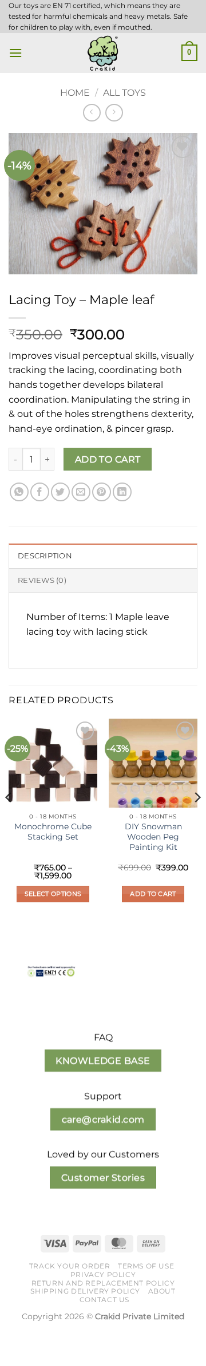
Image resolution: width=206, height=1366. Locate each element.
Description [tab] (45, 556)
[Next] (197, 820)
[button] (15, 53)
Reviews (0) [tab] (42, 580)
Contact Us (104, 1299)
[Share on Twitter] (60, 492)
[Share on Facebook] (39, 492)
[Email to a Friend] (81, 492)
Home (75, 92)
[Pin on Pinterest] (101, 492)
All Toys (124, 92)
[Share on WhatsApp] (19, 492)
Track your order (69, 1266)
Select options (53, 894)
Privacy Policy (103, 1274)
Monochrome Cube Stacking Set (53, 831)
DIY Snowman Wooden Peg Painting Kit (153, 836)
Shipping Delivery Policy (85, 1291)
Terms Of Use (146, 1266)
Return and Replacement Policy (103, 1283)
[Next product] (92, 112)
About (162, 1291)
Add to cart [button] (153, 894)
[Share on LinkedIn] (122, 492)
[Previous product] (114, 112)
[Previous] (9, 820)
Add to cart (108, 459)
